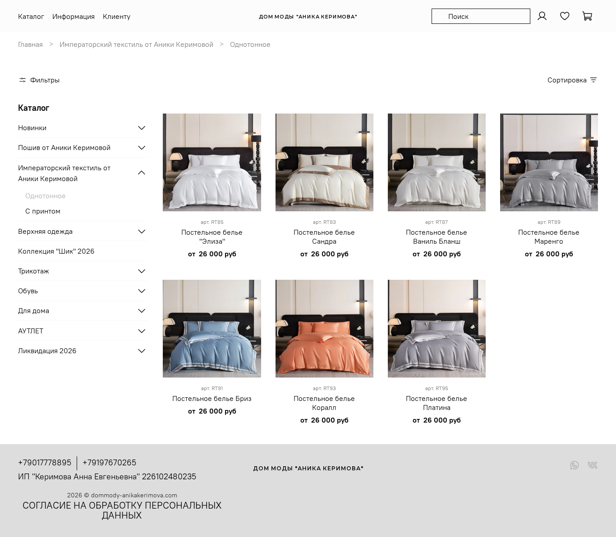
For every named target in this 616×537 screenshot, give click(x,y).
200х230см (209, 195)
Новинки (32, 127)
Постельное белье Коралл (324, 403)
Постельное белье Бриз (212, 398)
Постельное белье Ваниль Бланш (436, 237)
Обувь (28, 290)
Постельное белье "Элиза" (212, 237)
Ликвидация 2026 (47, 350)
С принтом (42, 210)
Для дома (33, 310)
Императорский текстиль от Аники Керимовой (136, 44)
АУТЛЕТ (30, 330)
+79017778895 (44, 462)
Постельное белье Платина (436, 403)
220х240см (209, 207)
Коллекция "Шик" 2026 (56, 250)
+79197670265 (109, 462)
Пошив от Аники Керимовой (64, 147)
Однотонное (45, 195)
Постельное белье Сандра (324, 237)
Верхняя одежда (45, 231)
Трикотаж (33, 270)
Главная (30, 44)
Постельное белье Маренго (548, 237)
